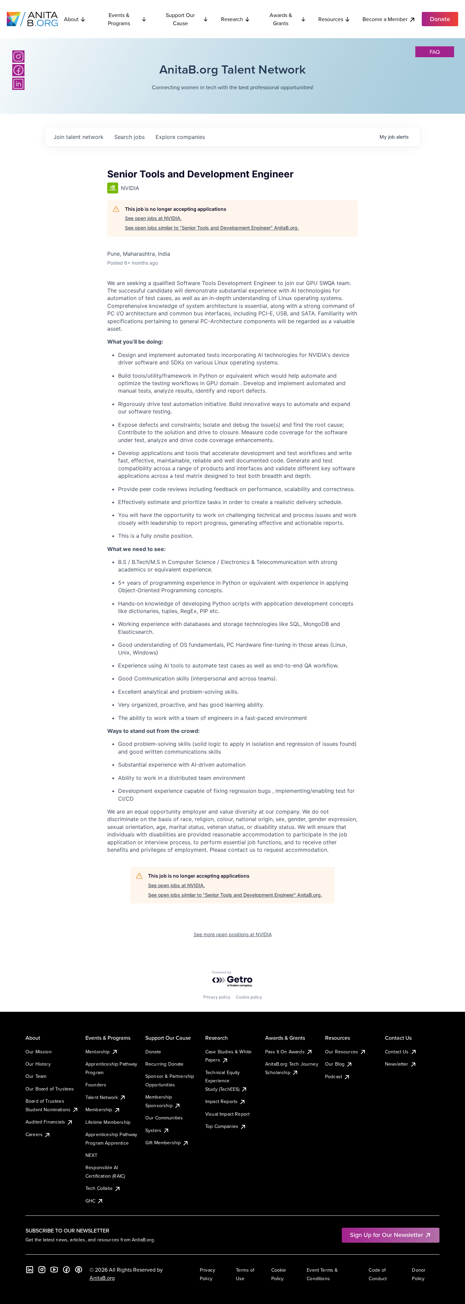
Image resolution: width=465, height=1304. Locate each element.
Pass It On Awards (285, 1051)
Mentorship (97, 1051)
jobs (129, 136)
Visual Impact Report (227, 1114)
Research (232, 19)
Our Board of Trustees (50, 1088)
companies (180, 136)
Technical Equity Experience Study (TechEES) (222, 1081)
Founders (95, 1084)
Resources (330, 19)
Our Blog (334, 1064)
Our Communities (164, 1117)
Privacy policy (216, 997)
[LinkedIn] (18, 84)
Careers (34, 1134)
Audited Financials (45, 1121)
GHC (90, 1200)
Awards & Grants (281, 19)
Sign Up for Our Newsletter (386, 1234)
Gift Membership (163, 1142)
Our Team (36, 1076)
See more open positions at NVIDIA (233, 934)
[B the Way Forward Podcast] (79, 1270)
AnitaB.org (102, 1278)
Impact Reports (221, 1101)
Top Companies (221, 1126)
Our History (38, 1064)
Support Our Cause (180, 19)
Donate (153, 1051)
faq (435, 52)
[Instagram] (18, 56)
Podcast (333, 1076)
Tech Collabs (99, 1188)
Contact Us (397, 1051)
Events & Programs (119, 19)
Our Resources (341, 1051)
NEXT (91, 1155)
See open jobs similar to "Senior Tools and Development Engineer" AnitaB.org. (212, 228)
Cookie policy (249, 997)
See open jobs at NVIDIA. (153, 218)
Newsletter (396, 1064)
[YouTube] (54, 1270)
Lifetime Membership (107, 1122)
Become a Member (385, 19)
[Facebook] (18, 70)
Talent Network (101, 1097)
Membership (98, 1109)
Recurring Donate (164, 1064)
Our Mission (39, 1051)
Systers (153, 1130)
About (71, 19)
